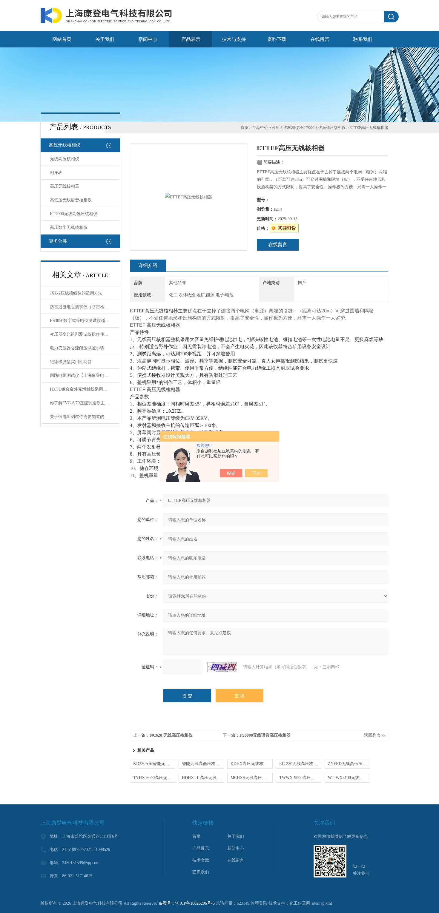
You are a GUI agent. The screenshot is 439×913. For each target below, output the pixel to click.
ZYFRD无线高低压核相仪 (349, 763)
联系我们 (362, 39)
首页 (244, 127)
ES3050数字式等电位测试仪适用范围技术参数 (84, 320)
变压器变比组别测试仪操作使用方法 (83, 334)
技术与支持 (234, 39)
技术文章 (200, 860)
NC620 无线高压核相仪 (171, 735)
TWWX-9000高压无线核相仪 (300, 777)
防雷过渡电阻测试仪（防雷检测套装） (84, 307)
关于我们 (104, 39)
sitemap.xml (321, 903)
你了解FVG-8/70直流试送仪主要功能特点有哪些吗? (84, 403)
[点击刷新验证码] (222, 667)
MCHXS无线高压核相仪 (252, 777)
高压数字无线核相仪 (69, 227)
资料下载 (276, 39)
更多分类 (58, 241)
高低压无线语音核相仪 (71, 200)
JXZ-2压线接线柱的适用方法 (76, 293)
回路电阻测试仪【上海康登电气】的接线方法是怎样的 (84, 375)
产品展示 (190, 39)
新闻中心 (147, 39)
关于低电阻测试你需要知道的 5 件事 (83, 416)
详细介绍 (147, 265)
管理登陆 (259, 903)
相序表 (56, 172)
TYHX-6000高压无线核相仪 (154, 777)
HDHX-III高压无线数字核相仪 (203, 777)
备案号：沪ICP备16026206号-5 (187, 903)
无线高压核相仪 (64, 159)
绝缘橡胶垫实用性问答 (71, 362)
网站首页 (61, 39)
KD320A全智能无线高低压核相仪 (154, 763)
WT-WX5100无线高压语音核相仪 (349, 777)
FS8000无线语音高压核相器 (265, 735)
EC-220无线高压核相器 (300, 763)
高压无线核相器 (64, 186)
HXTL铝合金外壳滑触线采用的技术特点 (84, 389)
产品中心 (260, 127)
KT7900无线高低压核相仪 (73, 214)
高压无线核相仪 (64, 145)
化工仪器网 (299, 903)
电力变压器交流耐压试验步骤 (77, 348)
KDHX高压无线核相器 (251, 763)
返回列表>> (375, 735)
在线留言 (319, 39)
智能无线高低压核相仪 (203, 763)
